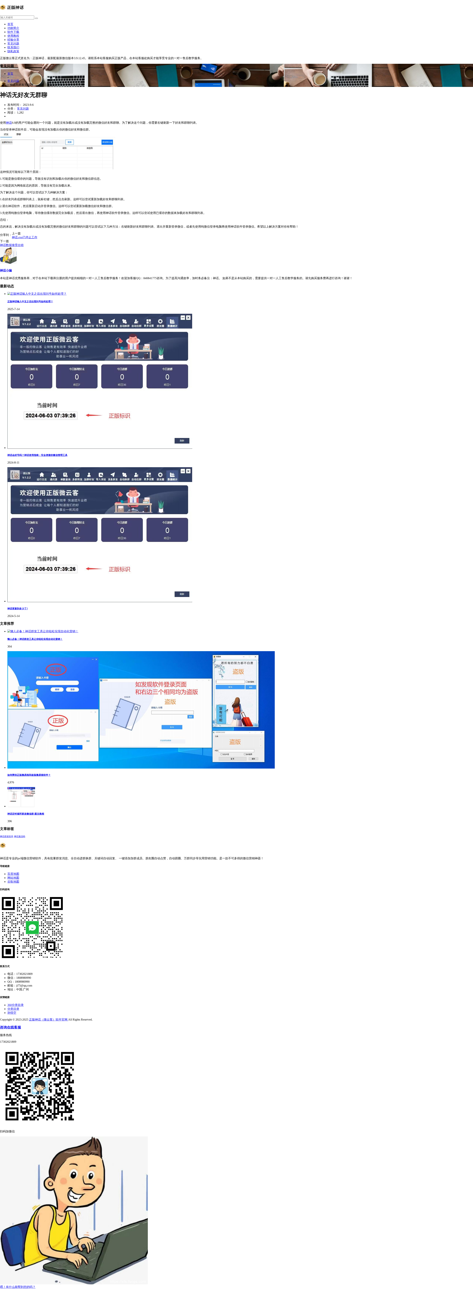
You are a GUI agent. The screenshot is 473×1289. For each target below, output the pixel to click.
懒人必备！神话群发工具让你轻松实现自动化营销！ (35, 639)
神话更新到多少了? (17, 608)
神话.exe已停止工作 (24, 237)
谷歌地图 (13, 881)
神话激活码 (19, 836)
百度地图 (13, 873)
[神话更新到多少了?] (99, 601)
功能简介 (13, 28)
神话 (9, 122)
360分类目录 (15, 1004)
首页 (10, 24)
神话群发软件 (6, 836)
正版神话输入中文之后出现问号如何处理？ (30, 301)
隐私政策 (13, 51)
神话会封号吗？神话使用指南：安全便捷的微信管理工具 (37, 455)
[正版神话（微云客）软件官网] (12, 13)
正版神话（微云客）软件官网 (48, 1019)
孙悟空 (11, 1012)
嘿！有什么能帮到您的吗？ (17, 1286)
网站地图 (13, 877)
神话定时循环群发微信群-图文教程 (25, 813)
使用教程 (13, 35)
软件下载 (13, 31)
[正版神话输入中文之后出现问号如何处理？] (37, 293)
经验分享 (13, 39)
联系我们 (13, 47)
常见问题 (13, 43)
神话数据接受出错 (12, 245)
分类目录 (13, 1008)
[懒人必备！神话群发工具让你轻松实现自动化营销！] (42, 631)
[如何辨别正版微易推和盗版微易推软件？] (141, 767)
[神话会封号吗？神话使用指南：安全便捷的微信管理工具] (99, 447)
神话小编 (6, 270)
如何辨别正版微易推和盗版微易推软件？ (29, 775)
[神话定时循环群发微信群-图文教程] (21, 806)
